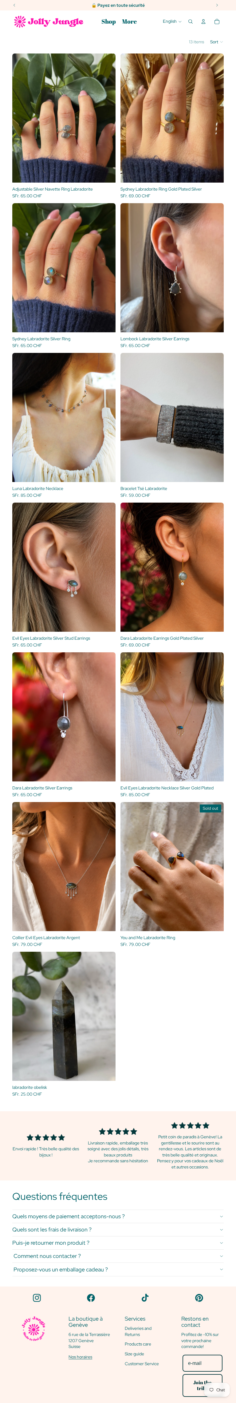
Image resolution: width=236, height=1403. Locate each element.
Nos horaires (80, 1357)
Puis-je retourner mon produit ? (50, 1242)
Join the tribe (202, 1385)
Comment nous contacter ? (46, 1255)
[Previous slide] (21, 118)
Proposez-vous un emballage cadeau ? (60, 1269)
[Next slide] (106, 118)
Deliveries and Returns (138, 1331)
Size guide (134, 1354)
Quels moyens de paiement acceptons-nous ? (68, 1216)
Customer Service (142, 1363)
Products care (138, 1344)
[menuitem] (108, 21)
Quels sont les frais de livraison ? (52, 1229)
